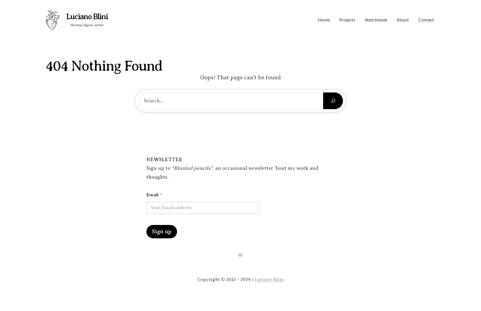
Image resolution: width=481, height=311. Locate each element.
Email (154, 194)
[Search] (333, 100)
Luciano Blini (87, 16)
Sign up (161, 231)
